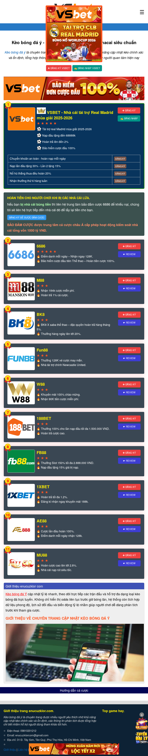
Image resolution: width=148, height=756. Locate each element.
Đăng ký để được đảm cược (26, 217)
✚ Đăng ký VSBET (59, 68)
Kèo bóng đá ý (15, 52)
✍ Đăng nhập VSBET (87, 68)
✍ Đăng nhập (129, 118)
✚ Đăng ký (129, 110)
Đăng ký (120, 158)
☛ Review (129, 254)
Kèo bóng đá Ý (16, 593)
